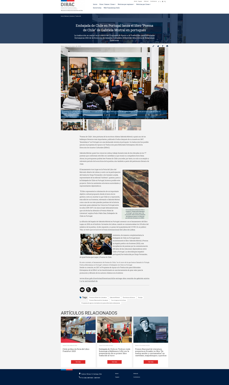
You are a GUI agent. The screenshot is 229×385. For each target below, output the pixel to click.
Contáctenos (153, 1)
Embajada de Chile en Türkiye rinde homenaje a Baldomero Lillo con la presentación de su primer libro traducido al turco (114, 352)
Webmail (146, 1)
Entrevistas (97, 8)
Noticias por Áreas (142, 4)
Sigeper (140, 1)
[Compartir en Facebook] (162, 46)
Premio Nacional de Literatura (98, 300)
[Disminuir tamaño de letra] (161, 1)
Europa (140, 297)
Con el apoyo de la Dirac (118, 300)
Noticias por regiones (125, 4)
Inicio (95, 4)
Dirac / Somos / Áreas (106, 4)
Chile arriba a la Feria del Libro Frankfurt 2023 (76, 350)
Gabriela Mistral (115, 297)
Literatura (72, 16)
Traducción (78, 16)
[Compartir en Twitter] (158, 46)
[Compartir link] (153, 46)
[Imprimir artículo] (167, 46)
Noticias (66, 16)
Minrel (135, 1)
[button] (166, 83)
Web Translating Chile (112, 8)
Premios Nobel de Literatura (98, 297)
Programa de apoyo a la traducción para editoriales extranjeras (100, 303)
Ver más (78, 362)
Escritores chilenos (129, 297)
